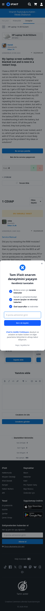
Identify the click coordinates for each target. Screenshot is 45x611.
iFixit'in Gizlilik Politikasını (17, 332)
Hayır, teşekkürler (22, 345)
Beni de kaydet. (22, 323)
